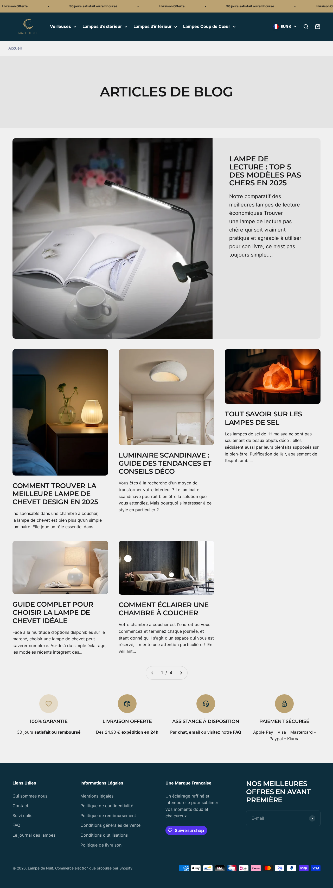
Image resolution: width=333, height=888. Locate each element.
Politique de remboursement (108, 815)
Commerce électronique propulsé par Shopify (93, 868)
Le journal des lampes (33, 835)
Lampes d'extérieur (102, 26)
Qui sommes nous (29, 796)
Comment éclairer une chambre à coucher (164, 609)
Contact (20, 805)
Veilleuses (60, 26)
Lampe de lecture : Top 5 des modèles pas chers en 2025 (265, 170)
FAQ (16, 825)
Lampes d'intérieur (152, 26)
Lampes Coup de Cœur (206, 26)
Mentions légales (96, 796)
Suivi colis (22, 815)
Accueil (15, 48)
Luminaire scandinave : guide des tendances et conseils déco (165, 463)
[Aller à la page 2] (180, 672)
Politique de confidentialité (106, 805)
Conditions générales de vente (110, 825)
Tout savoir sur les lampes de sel (263, 418)
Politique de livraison (100, 845)
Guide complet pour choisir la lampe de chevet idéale (52, 612)
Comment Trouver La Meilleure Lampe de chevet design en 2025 (55, 494)
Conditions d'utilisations (104, 835)
